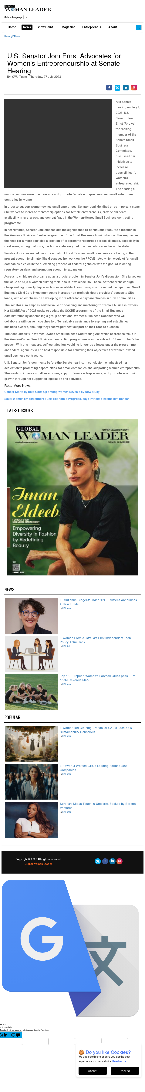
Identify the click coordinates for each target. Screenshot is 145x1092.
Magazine (69, 27)
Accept (92, 1071)
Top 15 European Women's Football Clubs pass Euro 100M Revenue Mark (98, 678)
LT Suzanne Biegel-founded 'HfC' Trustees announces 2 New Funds (98, 602)
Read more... (120, 1061)
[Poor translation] (15, 1034)
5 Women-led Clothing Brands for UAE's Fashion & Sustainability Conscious (96, 730)
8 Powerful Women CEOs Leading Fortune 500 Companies (93, 767)
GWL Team (66, 608)
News (27, 27)
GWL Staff (66, 646)
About (112, 27)
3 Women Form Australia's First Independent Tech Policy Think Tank (95, 640)
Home (12, 27)
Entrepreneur (92, 27)
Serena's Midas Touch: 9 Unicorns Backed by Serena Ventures (98, 805)
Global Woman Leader (38, 863)
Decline (125, 1071)
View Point (45, 27)
